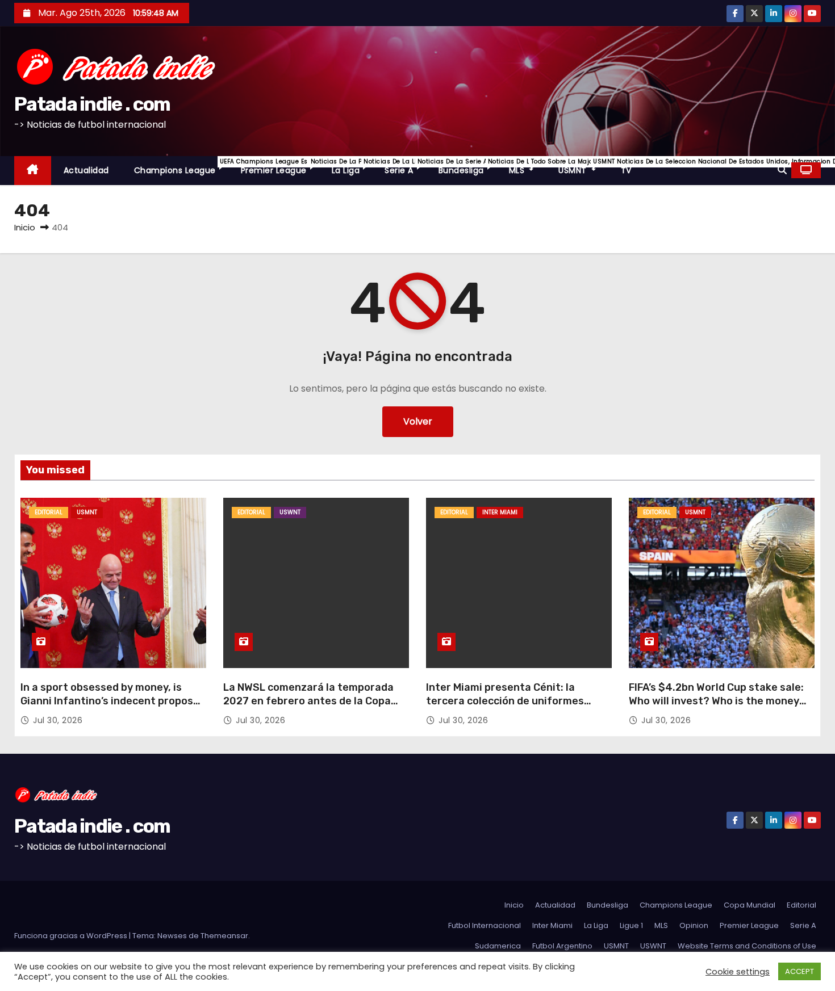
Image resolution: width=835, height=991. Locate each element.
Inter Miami (499, 512)
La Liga (352, 166)
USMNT (583, 166)
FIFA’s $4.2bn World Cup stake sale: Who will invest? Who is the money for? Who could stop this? (716, 701)
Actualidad (86, 170)
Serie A (405, 166)
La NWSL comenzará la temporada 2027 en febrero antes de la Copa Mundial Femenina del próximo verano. (308, 707)
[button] (782, 170)
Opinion (693, 925)
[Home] (32, 170)
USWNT (289, 512)
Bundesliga (467, 166)
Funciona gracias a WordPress (71, 935)
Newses (172, 935)
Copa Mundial (749, 905)
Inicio (24, 227)
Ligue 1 (631, 925)
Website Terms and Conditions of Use (747, 945)
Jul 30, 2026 (57, 720)
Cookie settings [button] (737, 972)
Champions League (181, 166)
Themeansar (224, 935)
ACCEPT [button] (799, 971)
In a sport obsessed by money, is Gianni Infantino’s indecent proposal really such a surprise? (111, 701)
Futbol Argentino (562, 945)
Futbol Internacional (484, 925)
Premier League (280, 166)
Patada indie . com (92, 104)
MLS (527, 166)
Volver (417, 421)
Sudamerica (498, 945)
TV (626, 170)
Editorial (48, 512)
